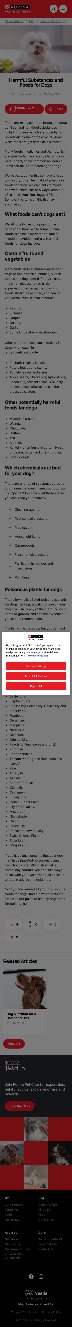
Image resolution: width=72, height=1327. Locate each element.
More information (38, 655)
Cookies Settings (36, 666)
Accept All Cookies (36, 676)
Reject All (36, 686)
